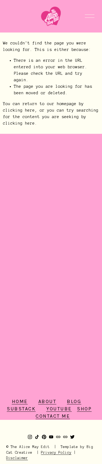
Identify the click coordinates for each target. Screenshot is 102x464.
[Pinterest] (44, 437)
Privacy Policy (56, 453)
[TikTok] (37, 437)
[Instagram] (30, 437)
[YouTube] (51, 437)
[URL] (58, 437)
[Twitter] (72, 437)
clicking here (19, 110)
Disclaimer (17, 458)
